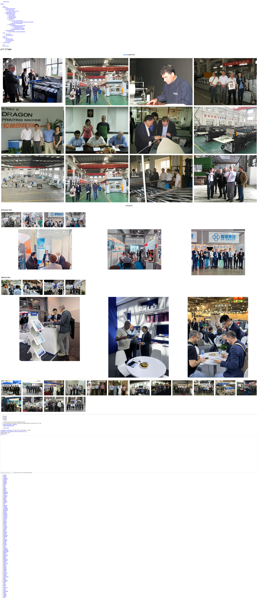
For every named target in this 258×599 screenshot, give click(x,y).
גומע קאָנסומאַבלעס (10, 30)
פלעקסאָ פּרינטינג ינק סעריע (17, 20)
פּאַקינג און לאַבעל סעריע (19, 28)
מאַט (8, 431)
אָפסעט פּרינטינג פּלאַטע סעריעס (18, 29)
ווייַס (6, 431)
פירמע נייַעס (8, 34)
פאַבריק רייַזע (8, 41)
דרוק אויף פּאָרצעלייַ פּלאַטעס (20, 431)
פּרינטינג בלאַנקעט (12, 17)
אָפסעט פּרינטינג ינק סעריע (16, 23)
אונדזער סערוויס (9, 38)
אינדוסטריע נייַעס (9, 35)
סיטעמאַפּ (4, 430)
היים (4, 6)
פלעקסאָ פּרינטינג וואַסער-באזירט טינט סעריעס (23, 22)
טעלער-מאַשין (11, 14)
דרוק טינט (11, 19)
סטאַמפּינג (12, 431)
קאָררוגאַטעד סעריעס (18, 26)
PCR (4, 431)
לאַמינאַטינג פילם (12, 15)
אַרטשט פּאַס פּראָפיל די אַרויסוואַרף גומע (17, 31)
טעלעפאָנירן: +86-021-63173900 (10, 424)
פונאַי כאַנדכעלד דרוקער (14, 11)
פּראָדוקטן (5, 7)
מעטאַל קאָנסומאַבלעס (10, 8)
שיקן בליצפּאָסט (4, 433)
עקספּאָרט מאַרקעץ (10, 40)
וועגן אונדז (5, 37)
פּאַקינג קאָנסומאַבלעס (10, 12)
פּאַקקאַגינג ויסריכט (10, 9)
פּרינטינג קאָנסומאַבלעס (10, 13)
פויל (1, 431)
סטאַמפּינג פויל (11, 18)
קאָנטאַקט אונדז (6, 42)
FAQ (4, 36)
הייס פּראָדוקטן (9, 430)
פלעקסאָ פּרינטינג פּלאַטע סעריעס (18, 25)
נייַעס (4, 32)
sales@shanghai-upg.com (8, 425)
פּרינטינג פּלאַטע (12, 24)
